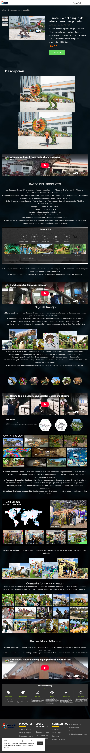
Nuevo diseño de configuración (32, 733)
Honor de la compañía (61, 739)
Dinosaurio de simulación (19, 10)
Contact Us (57, 729)
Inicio (4, 10)
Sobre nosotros (42, 732)
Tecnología (57, 733)
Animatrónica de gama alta (31, 729)
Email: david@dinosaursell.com (77, 732)
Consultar (57, 53)
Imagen (55, 736)
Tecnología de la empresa (47, 735)
